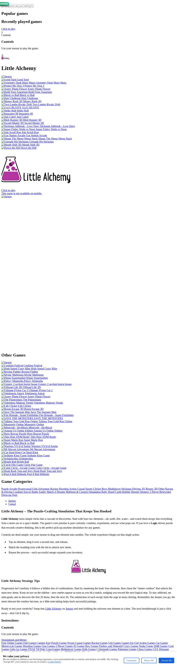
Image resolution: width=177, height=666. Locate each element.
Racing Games (99, 643)
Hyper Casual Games (79, 643)
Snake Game (146, 646)
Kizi (48, 643)
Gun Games (48, 646)
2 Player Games (64, 646)
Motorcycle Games (11, 646)
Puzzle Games (59, 643)
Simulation (7, 639)
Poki (42, 649)
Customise (132, 660)
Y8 (37, 649)
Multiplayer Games (71, 649)
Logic (16, 639)
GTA (155, 649)
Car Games (162, 643)
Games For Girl (130, 643)
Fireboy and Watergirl (111, 646)
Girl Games (114, 643)
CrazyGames (53, 649)
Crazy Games (130, 646)
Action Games (147, 643)
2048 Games (160, 646)
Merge (23, 639)
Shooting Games (32, 646)
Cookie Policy (54, 661)
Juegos (12, 500)
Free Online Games (12, 643)
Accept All (166, 660)
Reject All (149, 660)
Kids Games (89, 649)
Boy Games (91, 646)
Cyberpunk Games (106, 649)
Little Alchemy (53, 608)
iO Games (79, 646)
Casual (12, 504)
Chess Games (144, 649)
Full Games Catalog (34, 643)
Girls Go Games (18, 649)
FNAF (31, 649)
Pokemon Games (127, 649)
